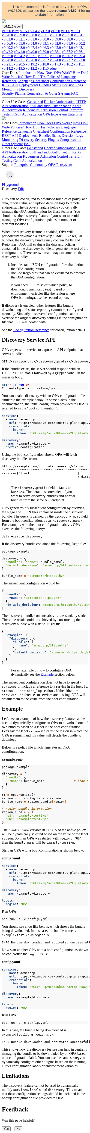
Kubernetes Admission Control (45, 110)
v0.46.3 (43, 48)
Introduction (27, 73)
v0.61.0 (31, 39)
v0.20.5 (19, 64)
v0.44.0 (67, 48)
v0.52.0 (55, 43)
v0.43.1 (79, 48)
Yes (6, 1128)
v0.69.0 (19, 35)
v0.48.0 (19, 48)
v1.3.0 (45, 31)
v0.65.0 (67, 35)
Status (56, 85)
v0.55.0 (19, 43)
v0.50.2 (79, 43)
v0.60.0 (43, 39)
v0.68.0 (31, 35)
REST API (10, 85)
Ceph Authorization (27, 114)
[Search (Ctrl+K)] (10, 175)
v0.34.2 (19, 56)
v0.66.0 (55, 35)
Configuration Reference (68, 81)
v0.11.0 (43, 68)
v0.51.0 (67, 43)
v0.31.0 (55, 56)
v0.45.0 (55, 48)
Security (8, 93)
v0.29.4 (79, 56)
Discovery (26, 89)
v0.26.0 (31, 60)
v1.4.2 (35, 31)
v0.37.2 (67, 52)
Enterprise (75, 114)
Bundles (45, 85)
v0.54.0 (31, 43)
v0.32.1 (43, 56)
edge (53, 68)
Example (47, 674)
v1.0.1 (75, 31)
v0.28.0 (7, 60)
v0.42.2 (7, 52)
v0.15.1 (79, 64)
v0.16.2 (67, 64)
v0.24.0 (55, 60)
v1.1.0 (65, 31)
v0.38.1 (55, 52)
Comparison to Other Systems (48, 93)
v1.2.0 (55, 31)
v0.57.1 (79, 39)
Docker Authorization (59, 102)
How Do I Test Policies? (42, 77)
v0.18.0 (43, 64)
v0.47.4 (31, 48)
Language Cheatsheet (33, 81)
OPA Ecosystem (55, 114)
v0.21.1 (7, 64)
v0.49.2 (7, 48)
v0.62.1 (19, 39)
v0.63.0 (7, 39)
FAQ (74, 93)
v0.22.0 (79, 60)
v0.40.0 (31, 52)
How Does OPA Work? (54, 73)
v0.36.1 (79, 52)
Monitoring (10, 89)
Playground (10, 185)
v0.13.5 (19, 68)
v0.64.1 (79, 35)
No (18, 1128)
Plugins (20, 93)
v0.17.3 (55, 64)
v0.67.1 (43, 35)
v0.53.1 (43, 43)
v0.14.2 (7, 68)
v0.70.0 (7, 35)
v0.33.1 (31, 56)
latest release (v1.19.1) (63, 10)
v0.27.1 (19, 60)
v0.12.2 (31, 68)
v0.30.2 (67, 56)
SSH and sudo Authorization (50, 106)
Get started (35, 102)
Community (38, 165)
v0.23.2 (67, 60)
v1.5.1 (25, 31)
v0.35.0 (7, 56)
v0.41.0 (19, 52)
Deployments (28, 85)
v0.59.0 (55, 39)
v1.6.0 (10, 31)
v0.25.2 (43, 60)
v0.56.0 (7, 43)
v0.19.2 (31, 64)
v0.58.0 (67, 39)
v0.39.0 (43, 52)
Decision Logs (72, 85)
